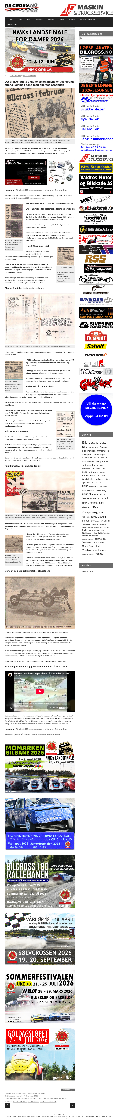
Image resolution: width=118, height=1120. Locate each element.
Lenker (61, 19)
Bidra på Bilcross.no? (88, 19)
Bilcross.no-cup (93, 442)
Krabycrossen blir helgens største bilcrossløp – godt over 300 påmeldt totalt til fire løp (36, 1098)
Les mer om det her (37, 198)
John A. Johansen (20, 1101)
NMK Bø (100, 490)
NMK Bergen (90, 490)
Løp (72, 1090)
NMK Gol (103, 498)
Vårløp (98, 554)
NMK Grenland (28, 195)
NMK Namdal (95, 521)
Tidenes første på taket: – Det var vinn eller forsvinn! (32, 734)
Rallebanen (87, 530)
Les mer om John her (60, 724)
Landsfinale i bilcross (93, 475)
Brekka (104, 447)
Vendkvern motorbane (94, 550)
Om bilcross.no (12, 24)
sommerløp (100, 539)
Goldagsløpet (99, 454)
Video (29, 19)
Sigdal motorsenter (89, 533)
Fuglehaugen (88, 451)
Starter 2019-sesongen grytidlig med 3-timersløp (41, 190)
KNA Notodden (33, 1101)
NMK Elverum (90, 494)
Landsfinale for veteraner (96, 472)
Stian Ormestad (29, 76)
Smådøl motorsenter (89, 536)
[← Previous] (7, 1105)
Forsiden (10, 19)
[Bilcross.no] (22, 12)
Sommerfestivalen (87, 539)
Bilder (20, 19)
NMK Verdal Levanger (101, 527)
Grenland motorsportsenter (94, 457)
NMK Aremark (90, 486)
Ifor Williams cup (88, 461)
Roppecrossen (99, 530)
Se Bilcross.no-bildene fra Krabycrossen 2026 (21, 1096)
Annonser (72, 19)
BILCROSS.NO (87, 572)
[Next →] (72, 1105)
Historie (66, 1090)
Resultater (39, 19)
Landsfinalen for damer (92, 479)
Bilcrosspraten (90, 447)
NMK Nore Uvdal (99, 524)
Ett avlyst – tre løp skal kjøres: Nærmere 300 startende (25, 1093)
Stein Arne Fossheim (48, 1101)
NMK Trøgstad (87, 527)
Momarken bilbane (98, 483)
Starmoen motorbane (93, 542)
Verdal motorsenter (88, 554)
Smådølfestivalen (103, 533)
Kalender (51, 19)
